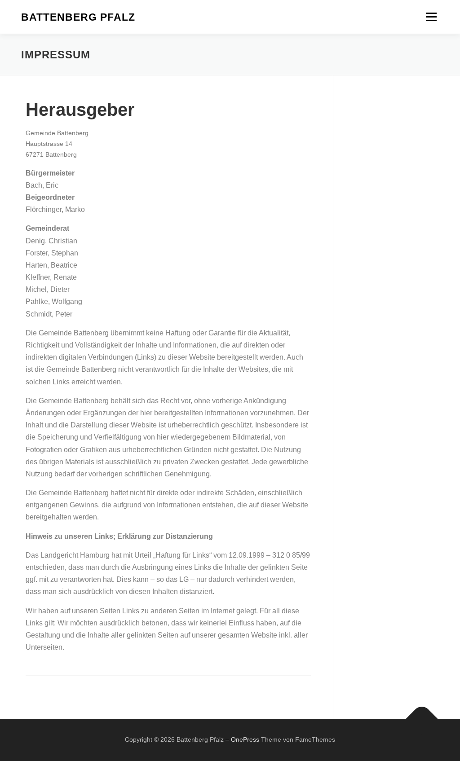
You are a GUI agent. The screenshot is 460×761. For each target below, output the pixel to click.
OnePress (245, 739)
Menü (431, 16)
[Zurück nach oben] (422, 719)
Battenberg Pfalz (78, 17)
